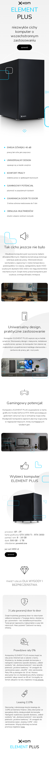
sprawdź (24, 47)
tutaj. (23, 727)
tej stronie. (39, 679)
